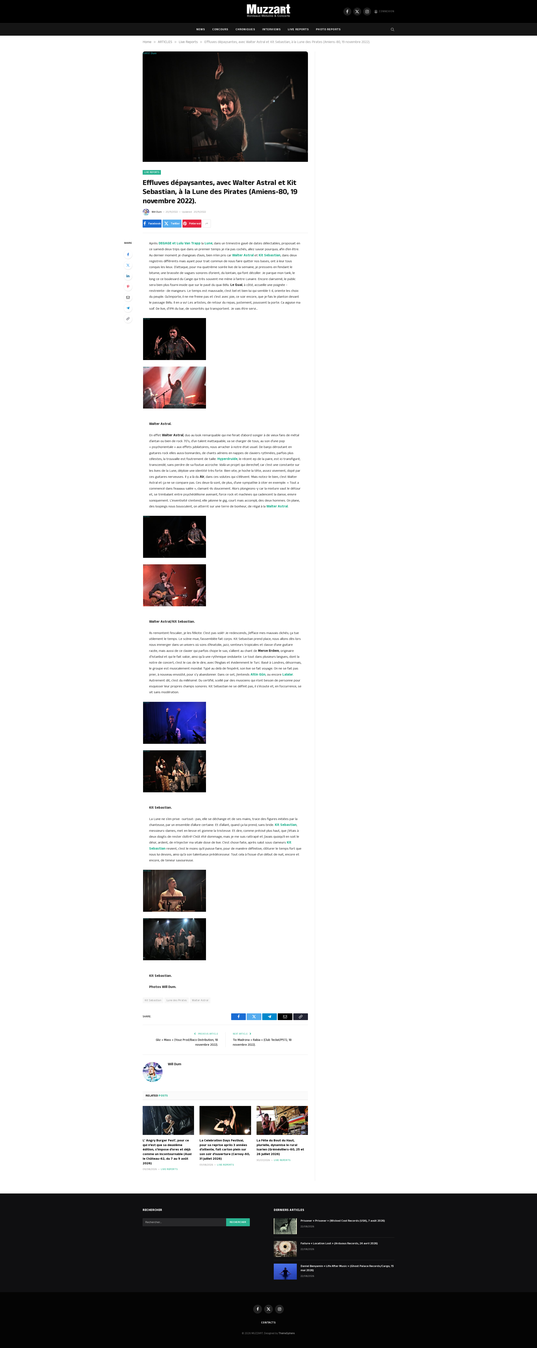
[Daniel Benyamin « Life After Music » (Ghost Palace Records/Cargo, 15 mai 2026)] (285, 1272)
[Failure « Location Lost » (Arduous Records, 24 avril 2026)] (285, 1249)
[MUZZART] (268, 11)
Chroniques (245, 29)
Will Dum (157, 212)
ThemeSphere (287, 1333)
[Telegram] (128, 308)
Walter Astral (200, 1000)
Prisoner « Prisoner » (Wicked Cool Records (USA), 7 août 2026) (343, 1221)
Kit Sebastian (153, 1000)
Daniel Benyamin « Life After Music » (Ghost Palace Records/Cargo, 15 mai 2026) (347, 1268)
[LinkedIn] (128, 276)
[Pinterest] (128, 286)
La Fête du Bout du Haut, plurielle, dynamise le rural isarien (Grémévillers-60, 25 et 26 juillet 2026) (280, 1147)
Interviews (271, 29)
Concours (220, 29)
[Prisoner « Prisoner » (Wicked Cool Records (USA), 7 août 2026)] (285, 1226)
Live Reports (298, 29)
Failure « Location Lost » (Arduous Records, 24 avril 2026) (339, 1243)
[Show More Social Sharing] (206, 224)
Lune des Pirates (177, 1000)
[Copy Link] (128, 318)
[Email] (128, 297)
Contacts (268, 1322)
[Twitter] (128, 265)
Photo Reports (328, 29)
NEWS (200, 29)
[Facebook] (128, 254)
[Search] (392, 29)
